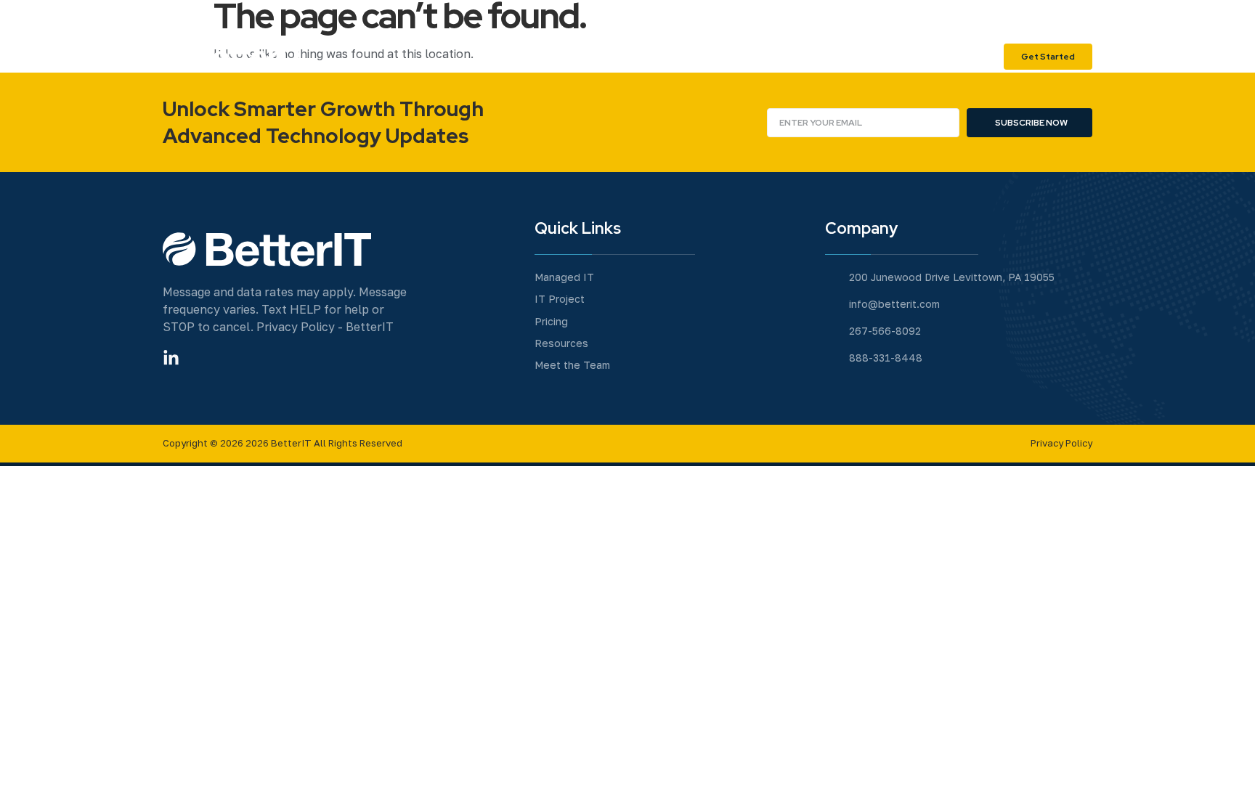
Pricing (890, 56)
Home (642, 56)
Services (809, 56)
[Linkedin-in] (171, 358)
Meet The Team (721, 56)
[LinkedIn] (1078, 14)
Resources (958, 56)
